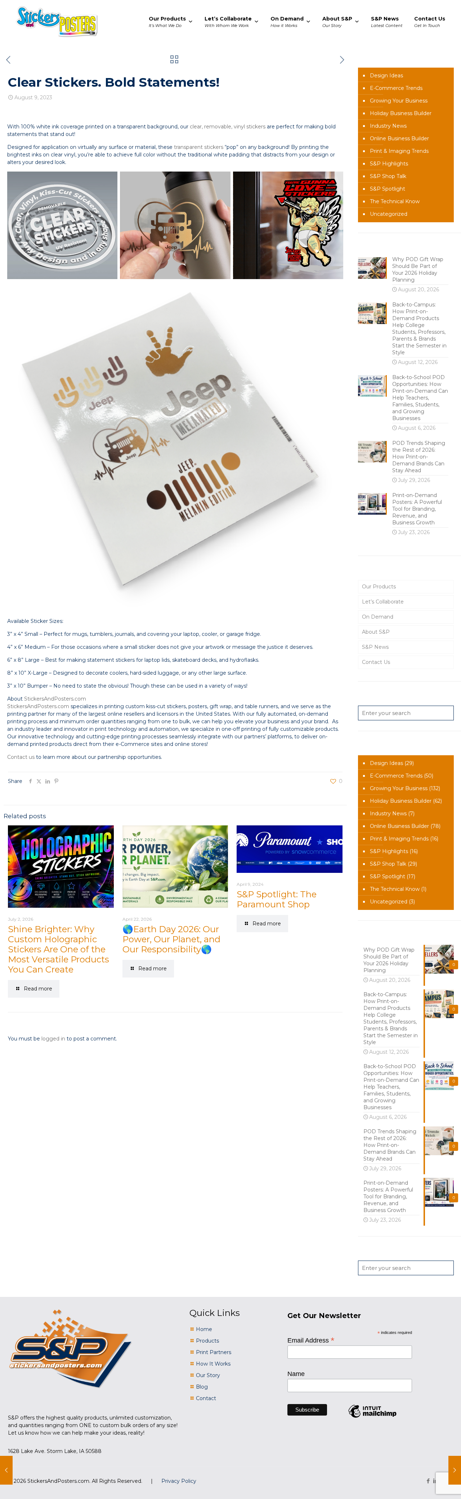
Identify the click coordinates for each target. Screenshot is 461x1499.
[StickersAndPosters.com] (56, 21)
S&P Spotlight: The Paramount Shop (277, 899)
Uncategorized (388, 214)
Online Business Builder (399, 138)
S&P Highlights (389, 163)
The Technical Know (395, 201)
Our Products (379, 586)
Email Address (311, 1340)
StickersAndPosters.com (55, 699)
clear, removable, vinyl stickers (227, 126)
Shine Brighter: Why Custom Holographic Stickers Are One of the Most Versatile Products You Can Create (58, 949)
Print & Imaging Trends (399, 151)
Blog (202, 1387)
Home (204, 1329)
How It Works (213, 1364)
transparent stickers (198, 147)
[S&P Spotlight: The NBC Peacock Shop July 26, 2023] (6, 1470)
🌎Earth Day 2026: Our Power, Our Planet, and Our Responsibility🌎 (171, 939)
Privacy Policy (178, 1481)
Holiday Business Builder (400, 113)
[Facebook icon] (428, 1480)
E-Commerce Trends (396, 88)
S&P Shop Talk (388, 176)
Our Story (208, 1375)
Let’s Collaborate (383, 601)
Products (207, 1341)
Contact (206, 1398)
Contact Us (376, 662)
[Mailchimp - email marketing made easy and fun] (372, 1417)
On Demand (377, 617)
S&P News (375, 647)
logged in (53, 1038)
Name (296, 1373)
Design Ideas (386, 75)
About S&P (376, 632)
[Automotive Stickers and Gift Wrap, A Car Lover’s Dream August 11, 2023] (454, 1470)
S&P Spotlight (387, 189)
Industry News (388, 126)
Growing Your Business (399, 100)
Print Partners (213, 1352)
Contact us (21, 757)
